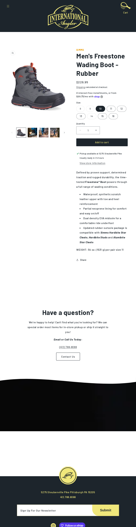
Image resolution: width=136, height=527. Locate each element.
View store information (92, 163)
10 (100, 108)
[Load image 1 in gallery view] (21, 132)
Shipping (80, 87)
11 (111, 108)
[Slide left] (12, 132)
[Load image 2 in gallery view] (32, 132)
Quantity (80, 123)
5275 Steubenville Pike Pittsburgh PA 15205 (68, 492)
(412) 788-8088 (68, 346)
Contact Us (68, 356)
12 (121, 108)
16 (113, 116)
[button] (8, 7)
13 (81, 116)
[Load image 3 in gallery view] (43, 132)
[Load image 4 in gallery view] (55, 132)
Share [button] (83, 260)
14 (94, 117)
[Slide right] (64, 132)
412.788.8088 (68, 497)
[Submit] (105, 510)
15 (102, 116)
